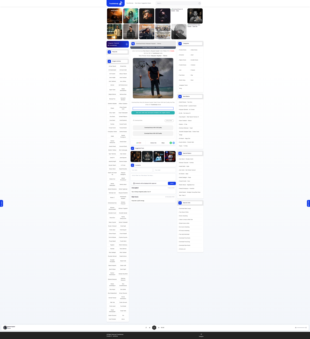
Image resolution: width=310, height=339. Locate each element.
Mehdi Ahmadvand (123, 179)
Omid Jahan (112, 230)
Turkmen (193, 65)
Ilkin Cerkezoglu (123, 150)
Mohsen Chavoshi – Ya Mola (186, 163)
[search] (199, 3)
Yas (123, 315)
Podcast (193, 70)
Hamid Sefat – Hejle (184, 166)
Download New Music (184, 245)
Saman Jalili (123, 265)
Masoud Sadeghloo (123, 173)
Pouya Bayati (112, 241)
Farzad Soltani (123, 128)
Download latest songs (185, 209)
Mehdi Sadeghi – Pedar (185, 177)
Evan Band (112, 120)
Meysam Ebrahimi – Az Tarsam (186, 110)
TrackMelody (129, 3)
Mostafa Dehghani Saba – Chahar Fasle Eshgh (189, 133)
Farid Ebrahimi (123, 120)
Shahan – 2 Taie (183, 124)
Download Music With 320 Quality (153, 133)
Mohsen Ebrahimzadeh (112, 208)
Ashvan (112, 85)
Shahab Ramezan (112, 279)
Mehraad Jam (112, 193)
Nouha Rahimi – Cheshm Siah (186, 142)
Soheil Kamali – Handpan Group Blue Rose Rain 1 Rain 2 (189, 193)
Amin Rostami (123, 78)
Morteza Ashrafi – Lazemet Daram (187, 106)
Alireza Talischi (123, 74)
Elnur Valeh (112, 113)
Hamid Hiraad (112, 146)
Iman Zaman (123, 154)
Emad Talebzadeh (123, 113)
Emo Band (112, 117)
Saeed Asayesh (112, 265)
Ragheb (112, 245)
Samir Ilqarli (123, 269)
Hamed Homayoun (123, 136)
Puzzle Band (123, 241)
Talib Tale (112, 302)
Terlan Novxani (123, 302)
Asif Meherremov (123, 85)
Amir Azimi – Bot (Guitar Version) (187, 170)
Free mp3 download (184, 234)
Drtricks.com (182, 249)
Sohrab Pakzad (112, 298)
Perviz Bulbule (112, 237)
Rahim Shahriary (123, 245)
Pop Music (182, 75)
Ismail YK (112, 158)
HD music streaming (184, 231)
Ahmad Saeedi (112, 66)
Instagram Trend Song (183, 86)
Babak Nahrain (112, 94)
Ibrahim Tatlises (112, 150)
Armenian (181, 55)
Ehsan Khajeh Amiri (123, 108)
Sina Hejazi (112, 289)
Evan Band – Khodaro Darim (186, 159)
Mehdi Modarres (112, 189)
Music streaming (183, 216)
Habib (112, 136)
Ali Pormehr (112, 74)
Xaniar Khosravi (112, 315)
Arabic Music (194, 50)
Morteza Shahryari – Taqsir (186, 128)
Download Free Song (184, 242)
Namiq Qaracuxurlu (123, 217)
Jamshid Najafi (112, 161)
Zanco (123, 319)
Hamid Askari (123, 142)
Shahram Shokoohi (123, 279)
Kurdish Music (194, 60)
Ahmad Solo (123, 66)
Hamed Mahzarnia (112, 142)
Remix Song (182, 80)
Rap (192, 75)
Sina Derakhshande (123, 285)
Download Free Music (184, 238)
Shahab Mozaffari (123, 274)
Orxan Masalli (123, 234)
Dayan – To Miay (183, 146)
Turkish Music (182, 65)
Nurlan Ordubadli (123, 222)
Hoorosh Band (123, 146)
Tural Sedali (123, 306)
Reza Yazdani (123, 252)
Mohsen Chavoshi (123, 203)
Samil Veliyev (112, 269)
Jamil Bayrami (123, 158)
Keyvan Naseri (112, 165)
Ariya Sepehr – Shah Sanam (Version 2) (189, 117)
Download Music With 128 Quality (153, 128)
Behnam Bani (123, 94)
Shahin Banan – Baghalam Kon (186, 185)
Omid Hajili (123, 226)
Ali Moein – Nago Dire (184, 138)
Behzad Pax (112, 99)
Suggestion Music (146, 3)
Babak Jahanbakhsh (123, 90)
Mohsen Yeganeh (123, 208)
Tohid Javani (112, 306)
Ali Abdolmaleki (112, 70)
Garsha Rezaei (123, 132)
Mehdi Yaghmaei (123, 189)
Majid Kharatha (123, 169)
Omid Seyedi (123, 230)
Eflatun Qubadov (123, 104)
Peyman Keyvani (123, 237)
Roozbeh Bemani (112, 256)
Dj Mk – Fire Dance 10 (184, 113)
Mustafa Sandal (123, 213)
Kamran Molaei (123, 161)
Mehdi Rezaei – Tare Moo (185, 102)
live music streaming (184, 227)
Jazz (180, 70)
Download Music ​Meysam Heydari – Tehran (148, 44)
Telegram (201, 336)
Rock (192, 80)
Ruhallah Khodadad (112, 261)
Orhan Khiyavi (112, 234)
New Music (138, 3)
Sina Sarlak (123, 289)
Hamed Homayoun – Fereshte (186, 189)
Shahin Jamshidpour (112, 285)
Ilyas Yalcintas (112, 154)
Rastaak (112, 249)
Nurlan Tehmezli (112, 226)
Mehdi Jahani (123, 184)
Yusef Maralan (112, 319)
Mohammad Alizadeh (123, 197)
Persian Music (182, 50)
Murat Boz (112, 218)
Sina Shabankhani (112, 293)
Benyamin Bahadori (123, 99)
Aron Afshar (123, 81)
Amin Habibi (112, 78)
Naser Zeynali (112, 222)
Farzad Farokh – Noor (184, 181)
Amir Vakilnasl (112, 81)
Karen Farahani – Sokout (185, 121)
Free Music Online (184, 212)
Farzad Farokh (123, 124)
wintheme (115, 336)
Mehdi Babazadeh (112, 184)
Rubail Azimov (123, 256)
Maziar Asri (112, 179)
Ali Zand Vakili (123, 70)
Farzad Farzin (112, 128)
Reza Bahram (123, 249)
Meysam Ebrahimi (123, 193)
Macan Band (112, 169)
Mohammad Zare (112, 203)
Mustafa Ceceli (112, 213)
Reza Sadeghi (112, 252)
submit (172, 183)
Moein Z (112, 198)
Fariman (112, 124)
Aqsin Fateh (112, 90)
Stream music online (184, 223)
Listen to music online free (186, 220)
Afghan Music (182, 60)
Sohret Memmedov (123, 298)
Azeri (192, 55)
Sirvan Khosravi (123, 293)
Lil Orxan (123, 165)
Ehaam (112, 108)
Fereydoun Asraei (112, 132)
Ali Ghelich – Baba (183, 174)
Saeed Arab (123, 261)
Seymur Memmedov (112, 274)
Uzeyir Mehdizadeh (112, 311)
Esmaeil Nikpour (123, 117)
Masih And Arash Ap (112, 173)
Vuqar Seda (123, 311)
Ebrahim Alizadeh (112, 104)
